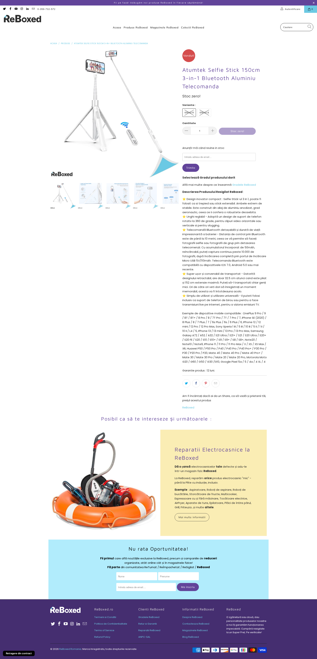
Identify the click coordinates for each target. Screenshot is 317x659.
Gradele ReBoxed (244, 185)
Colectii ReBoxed (192, 27)
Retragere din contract (19, 653)
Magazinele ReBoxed (164, 27)
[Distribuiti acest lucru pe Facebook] (196, 383)
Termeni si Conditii (105, 617)
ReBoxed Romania (70, 649)
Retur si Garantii (147, 623)
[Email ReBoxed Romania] (32, 9)
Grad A (204, 112)
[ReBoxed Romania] (22, 19)
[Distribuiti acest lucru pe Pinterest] (206, 383)
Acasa (117, 27)
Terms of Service (104, 630)
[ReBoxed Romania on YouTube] (15, 9)
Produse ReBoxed (136, 27)
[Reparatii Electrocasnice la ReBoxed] (103, 483)
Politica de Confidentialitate (110, 623)
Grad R (189, 112)
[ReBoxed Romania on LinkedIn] (27, 9)
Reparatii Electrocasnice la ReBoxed (212, 453)
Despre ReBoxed (192, 617)
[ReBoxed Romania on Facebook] (10, 9)
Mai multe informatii (191, 517)
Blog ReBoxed (190, 637)
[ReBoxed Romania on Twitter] (4, 9)
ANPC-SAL (144, 637)
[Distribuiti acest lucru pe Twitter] (186, 383)
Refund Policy (102, 637)
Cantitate (189, 123)
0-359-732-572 (46, 9)
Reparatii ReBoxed (149, 630)
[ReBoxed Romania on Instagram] (21, 9)
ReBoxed (188, 407)
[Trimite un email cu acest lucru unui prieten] (216, 383)
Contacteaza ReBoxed (195, 623)
